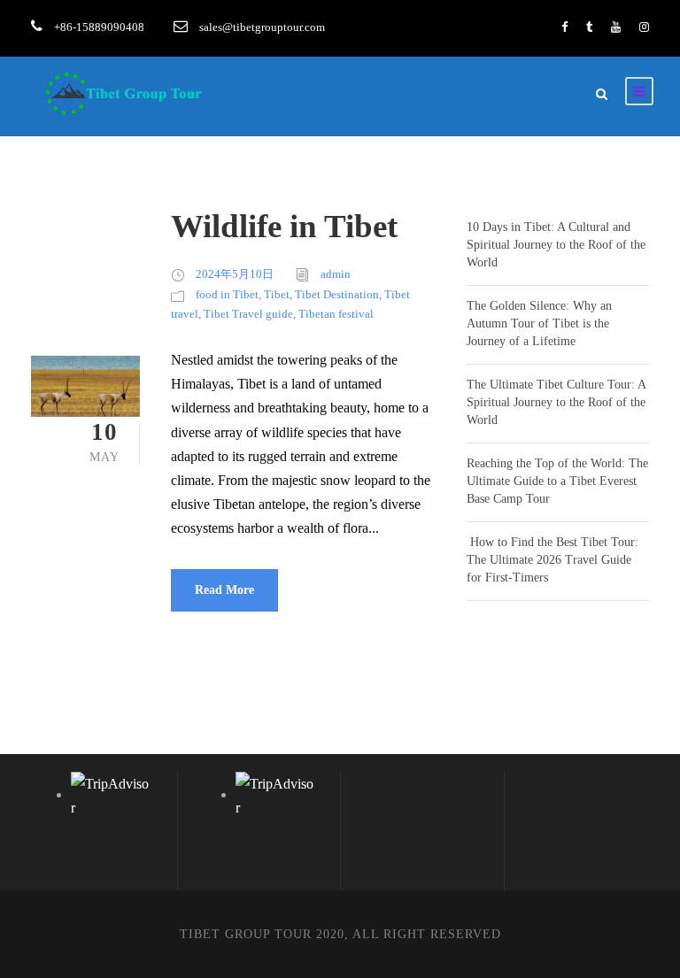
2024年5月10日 (235, 274)
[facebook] (564, 27)
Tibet (277, 294)
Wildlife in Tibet (284, 226)
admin (336, 274)
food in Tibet (227, 294)
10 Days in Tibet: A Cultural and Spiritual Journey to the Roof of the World (556, 244)
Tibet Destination (337, 294)
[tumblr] (589, 27)
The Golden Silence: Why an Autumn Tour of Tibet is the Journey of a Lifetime (539, 323)
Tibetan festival (336, 313)
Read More (224, 590)
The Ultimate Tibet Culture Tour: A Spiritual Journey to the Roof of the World (556, 402)
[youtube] (616, 27)
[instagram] (644, 27)
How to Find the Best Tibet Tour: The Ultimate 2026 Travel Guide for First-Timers (552, 559)
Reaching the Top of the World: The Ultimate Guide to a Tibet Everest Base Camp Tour (557, 481)
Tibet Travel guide (248, 313)
